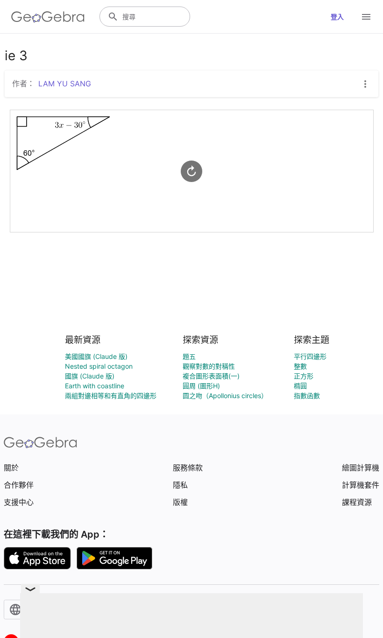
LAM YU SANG (64, 83)
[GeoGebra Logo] (48, 16)
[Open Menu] (366, 16)
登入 (337, 17)
